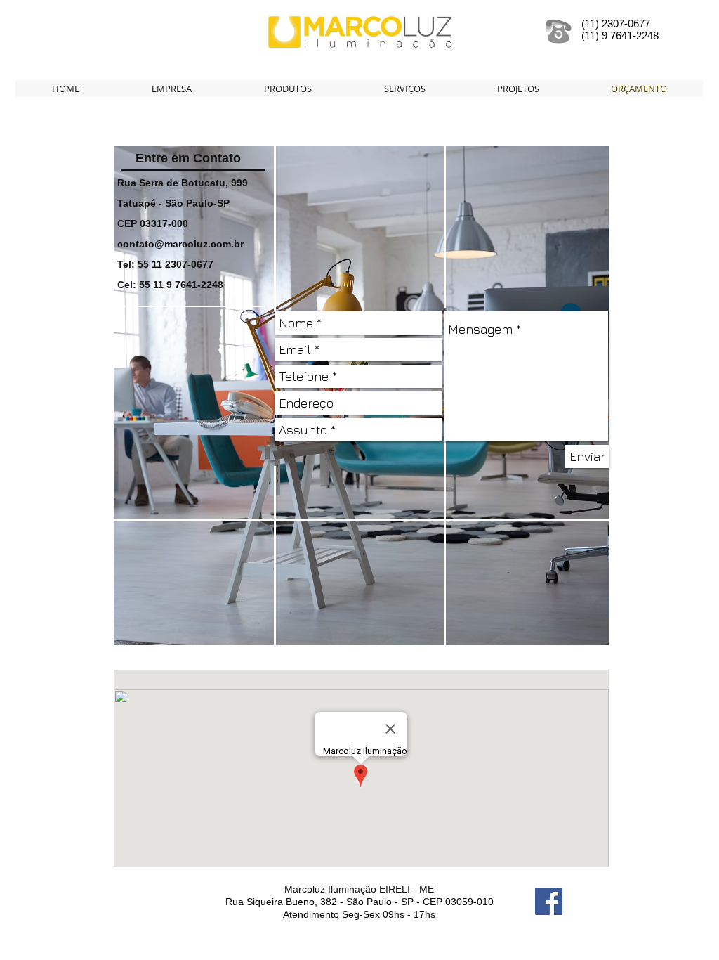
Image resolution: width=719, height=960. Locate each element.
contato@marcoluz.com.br (180, 243)
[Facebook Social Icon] (548, 901)
